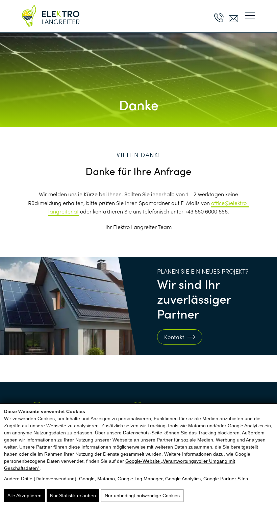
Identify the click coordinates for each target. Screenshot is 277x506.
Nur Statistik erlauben (73, 495)
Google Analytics (183, 478)
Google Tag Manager (140, 478)
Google (87, 478)
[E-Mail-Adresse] (233, 15)
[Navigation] (250, 16)
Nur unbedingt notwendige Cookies (142, 495)
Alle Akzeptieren (24, 495)
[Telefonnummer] (219, 15)
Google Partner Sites (225, 478)
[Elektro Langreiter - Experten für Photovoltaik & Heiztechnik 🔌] (50, 16)
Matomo (106, 478)
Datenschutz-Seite (142, 432)
